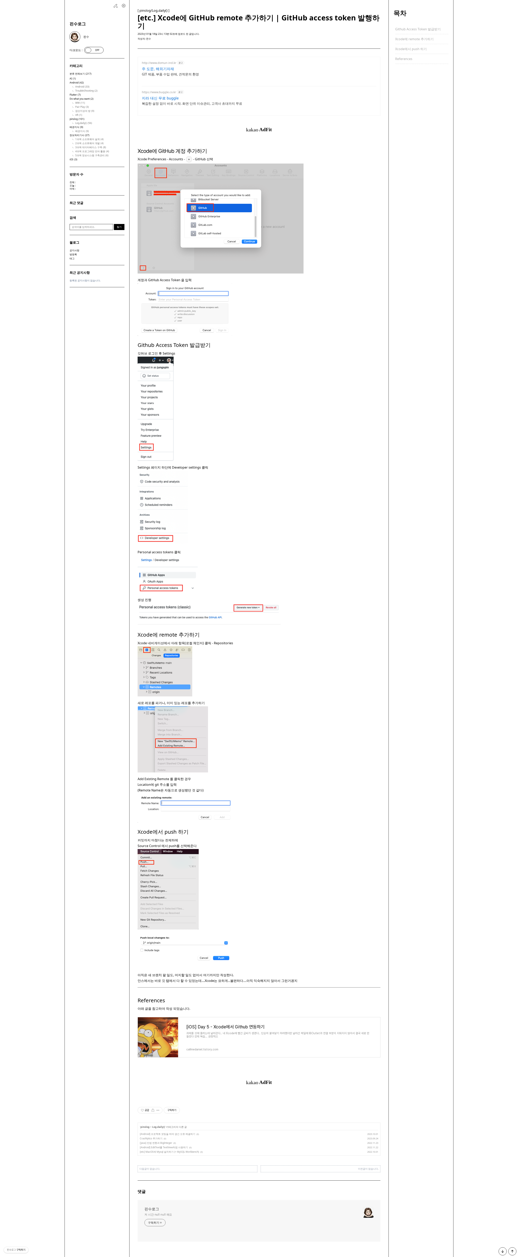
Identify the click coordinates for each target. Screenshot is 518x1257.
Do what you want (81, 98)
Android (77, 82)
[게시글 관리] (157, 1110)
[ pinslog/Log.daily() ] (153, 10)
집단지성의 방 (84, 111)
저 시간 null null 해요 (158, 1214)
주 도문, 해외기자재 (158, 68)
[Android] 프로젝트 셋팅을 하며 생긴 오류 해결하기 (167, 1134)
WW (80, 103)
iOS (73, 159)
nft (78, 115)
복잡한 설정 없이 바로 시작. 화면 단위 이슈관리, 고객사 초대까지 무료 (192, 103)
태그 (72, 258)
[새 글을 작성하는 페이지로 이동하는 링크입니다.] (115, 5)
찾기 (119, 227)
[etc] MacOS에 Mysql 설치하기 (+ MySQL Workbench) (169, 1151)
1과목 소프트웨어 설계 (89, 139)
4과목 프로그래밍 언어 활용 (92, 151)
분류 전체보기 (80, 73)
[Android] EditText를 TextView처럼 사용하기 (164, 1147)
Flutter (75, 94)
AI (73, 78)
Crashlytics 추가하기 (151, 1138)
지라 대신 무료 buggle (160, 98)
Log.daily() (83, 123)
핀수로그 (78, 23)
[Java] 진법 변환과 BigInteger (156, 1143)
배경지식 (76, 127)
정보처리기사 (79, 135)
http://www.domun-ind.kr (159, 62)
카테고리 (76, 65)
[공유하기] (152, 1110)
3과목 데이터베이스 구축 (90, 147)
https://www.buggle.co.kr (159, 92)
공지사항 (74, 250)
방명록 (73, 254)
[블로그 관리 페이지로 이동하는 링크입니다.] (123, 5)
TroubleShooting (86, 90)
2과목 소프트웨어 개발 (89, 143)
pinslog (77, 119)
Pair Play (82, 107)
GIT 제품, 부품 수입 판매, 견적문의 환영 (170, 74)
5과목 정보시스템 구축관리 (91, 155)
